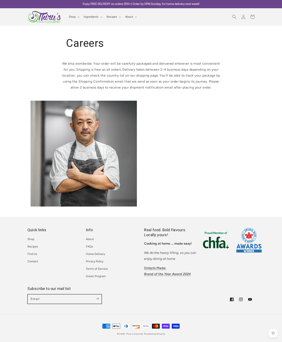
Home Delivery (95, 254)
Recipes (32, 246)
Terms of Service (97, 269)
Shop (30, 239)
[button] (234, 16)
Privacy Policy (94, 261)
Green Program (96, 276)
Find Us (32, 254)
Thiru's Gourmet (134, 334)
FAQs (89, 246)
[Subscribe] (97, 298)
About (90, 239)
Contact (32, 261)
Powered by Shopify (154, 334)
